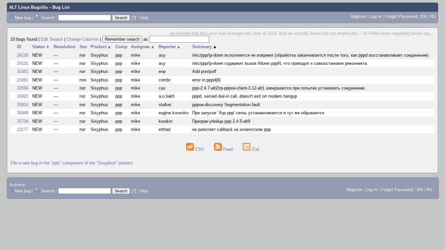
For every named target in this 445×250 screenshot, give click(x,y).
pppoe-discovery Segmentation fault (226, 104)
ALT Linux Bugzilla (28, 7)
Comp (121, 46)
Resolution (65, 46)
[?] (133, 17)
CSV (199, 149)
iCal (255, 149)
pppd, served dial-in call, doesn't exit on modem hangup (244, 96)
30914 (22, 104)
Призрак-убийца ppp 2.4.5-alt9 (221, 121)
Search (47, 17)
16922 (22, 96)
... (433, 33)
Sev (83, 46)
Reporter (170, 46)
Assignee (143, 46)
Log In (375, 16)
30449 (22, 112)
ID (19, 46)
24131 (22, 63)
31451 (22, 71)
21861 (22, 79)
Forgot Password (401, 16)
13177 (22, 129)
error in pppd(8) (206, 79)
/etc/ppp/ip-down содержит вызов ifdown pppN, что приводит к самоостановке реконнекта (279, 63)
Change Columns (82, 39)
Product (101, 46)
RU (433, 16)
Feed (228, 149)
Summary (204, 46)
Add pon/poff (204, 71)
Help (144, 17)
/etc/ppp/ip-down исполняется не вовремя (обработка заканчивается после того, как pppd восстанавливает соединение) (310, 55)
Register (358, 16)
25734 (22, 121)
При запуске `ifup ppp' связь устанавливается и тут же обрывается (258, 112)
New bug (23, 17)
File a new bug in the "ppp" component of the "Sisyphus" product (71, 162)
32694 (22, 88)
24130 (22, 55)
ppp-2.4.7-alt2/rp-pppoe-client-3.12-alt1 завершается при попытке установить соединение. (279, 88)
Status (41, 46)
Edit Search (52, 39)
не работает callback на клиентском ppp (231, 129)
